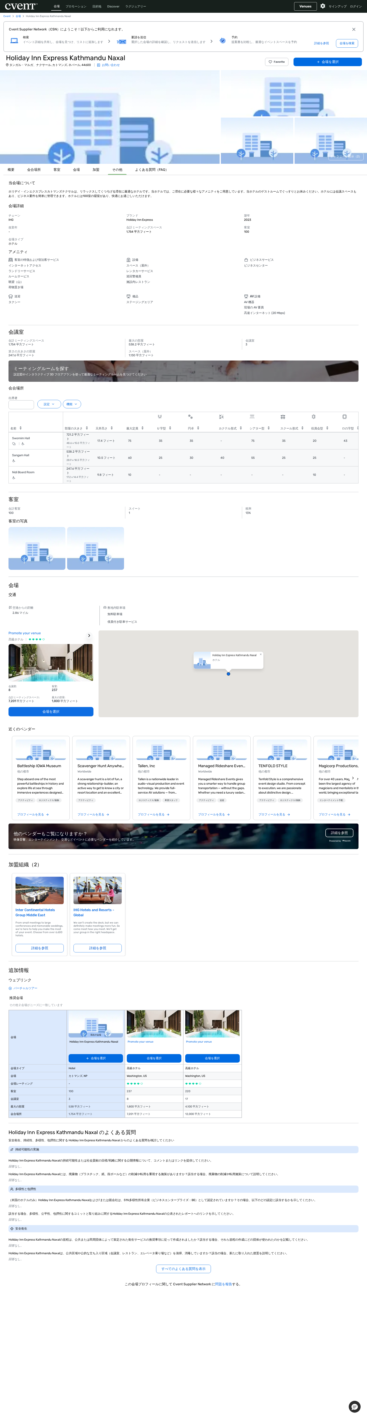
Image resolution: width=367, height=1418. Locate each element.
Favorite (279, 61)
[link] (41, 750)
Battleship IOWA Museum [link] (39, 766)
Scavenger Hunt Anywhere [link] (101, 766)
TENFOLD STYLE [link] (273, 766)
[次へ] (353, 778)
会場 (57, 6)
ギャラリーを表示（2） (346, 156)
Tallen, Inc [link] (146, 766)
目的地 (96, 6)
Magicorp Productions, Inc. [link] (342, 766)
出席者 (12, 398)
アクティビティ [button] (25, 800)
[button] (110, 117)
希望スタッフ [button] (171, 800)
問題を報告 (223, 1284)
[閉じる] (354, 29)
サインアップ (338, 6)
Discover (113, 6)
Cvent (7, 16)
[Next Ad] (89, 635)
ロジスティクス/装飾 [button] (49, 800)
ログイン (356, 6)
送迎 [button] (222, 800)
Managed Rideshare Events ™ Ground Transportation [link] (221, 766)
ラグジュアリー (135, 6)
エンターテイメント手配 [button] (331, 800)
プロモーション (76, 6)
